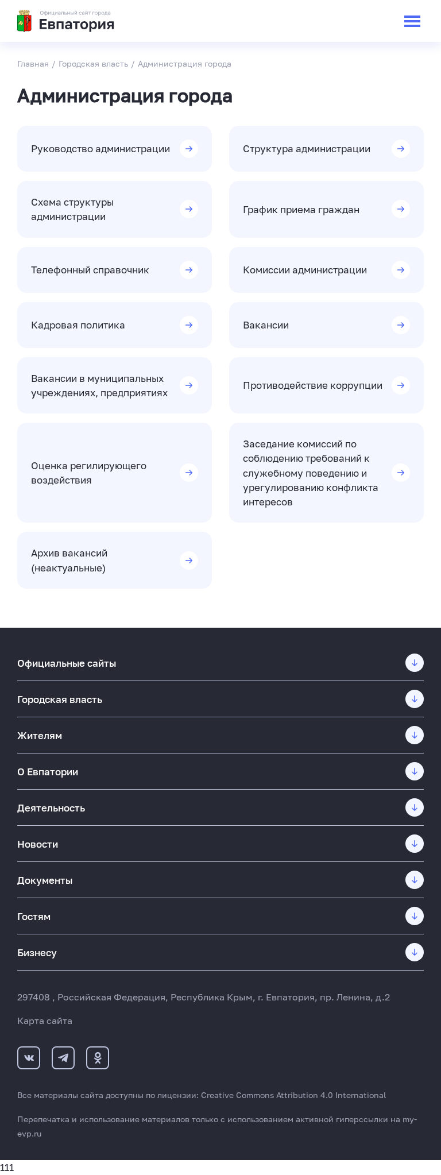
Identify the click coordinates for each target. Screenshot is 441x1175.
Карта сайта (44, 1020)
